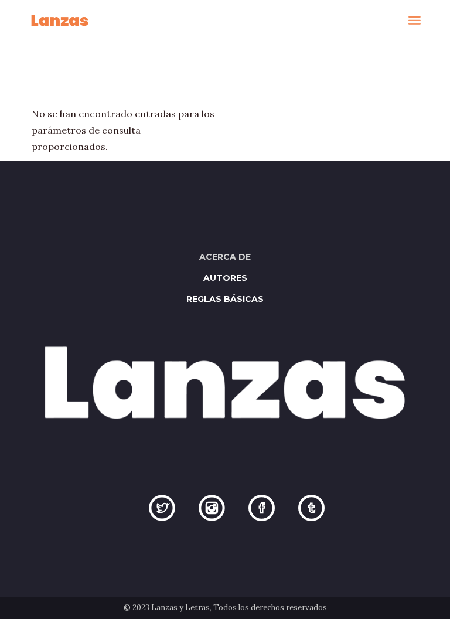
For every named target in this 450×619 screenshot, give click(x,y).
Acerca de (225, 256)
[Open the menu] (414, 20)
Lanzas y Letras (180, 608)
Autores (225, 278)
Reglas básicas (225, 299)
